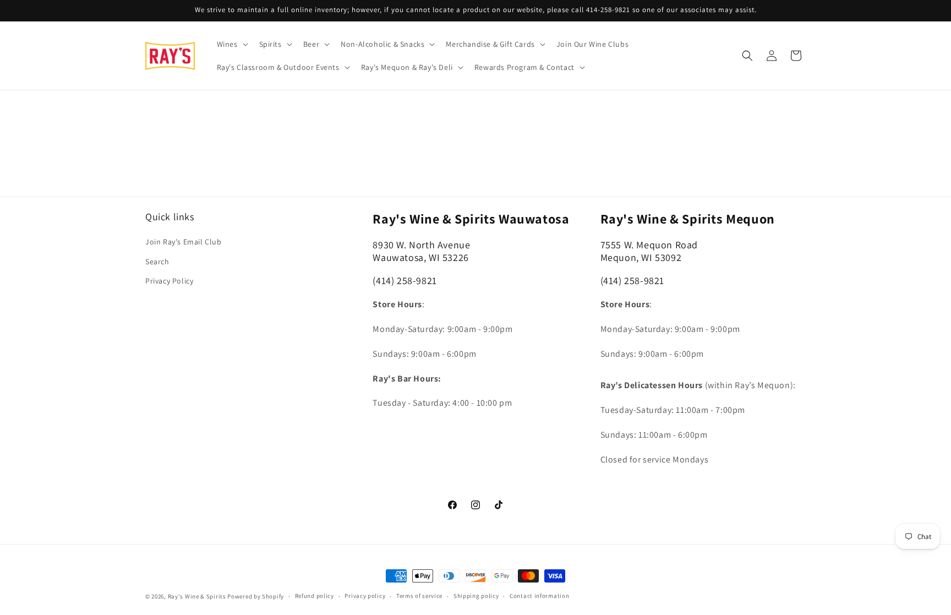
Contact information (539, 596)
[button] (231, 44)
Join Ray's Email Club (183, 242)
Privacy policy (365, 596)
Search (157, 261)
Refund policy (314, 596)
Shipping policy (476, 596)
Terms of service (419, 596)
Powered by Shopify (255, 596)
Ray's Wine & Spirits (197, 596)
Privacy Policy (169, 281)
